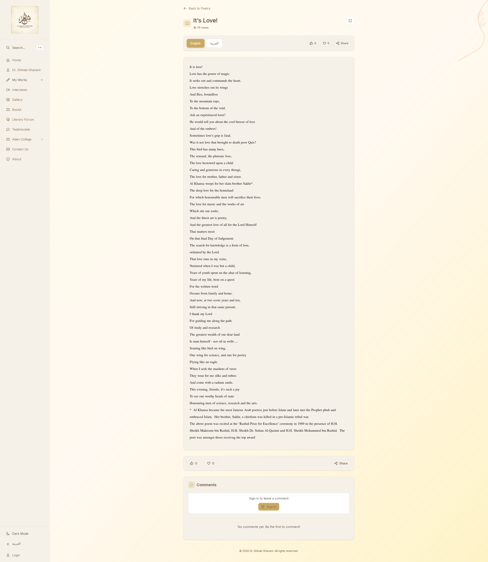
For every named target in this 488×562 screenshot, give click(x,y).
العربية (214, 43)
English (195, 43)
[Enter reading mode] (350, 21)
